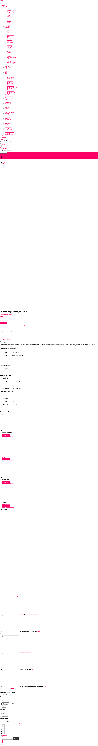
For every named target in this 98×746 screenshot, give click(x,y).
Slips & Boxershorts (9, 98)
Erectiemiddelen (10, 53)
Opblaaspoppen (8, 102)
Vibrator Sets (9, 88)
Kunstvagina (7, 67)
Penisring (7, 70)
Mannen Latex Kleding (9, 96)
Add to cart (3, 323)
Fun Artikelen (9, 14)
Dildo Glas (9, 47)
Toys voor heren (10, 77)
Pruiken (6, 124)
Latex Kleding (10, 40)
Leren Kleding (10, 42)
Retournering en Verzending (8, 703)
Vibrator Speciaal (10, 89)
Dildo (6, 43)
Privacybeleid (5, 704)
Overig (6, 68)
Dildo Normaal (10, 48)
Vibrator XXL (9, 93)
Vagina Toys (9, 78)
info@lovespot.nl (3, 694)
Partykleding (7, 123)
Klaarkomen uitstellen (11, 57)
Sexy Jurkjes (7, 117)
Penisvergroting (8, 109)
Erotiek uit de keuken (11, 10)
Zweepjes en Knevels (9, 134)
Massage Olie (7, 108)
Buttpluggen (7, 26)
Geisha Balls (9, 24)
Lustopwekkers (10, 58)
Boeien (8, 20)
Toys (6, 73)
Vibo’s (6, 79)
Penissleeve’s (7, 71)
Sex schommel (8, 103)
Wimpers (6, 125)
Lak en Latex (9, 17)
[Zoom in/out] (3, 744)
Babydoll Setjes (10, 30)
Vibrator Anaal (10, 81)
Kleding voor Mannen (11, 62)
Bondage (9, 21)
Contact (4, 137)
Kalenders (7, 66)
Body (8, 32)
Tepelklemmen (8, 106)
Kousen (8, 37)
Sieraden (6, 121)
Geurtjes (8, 55)
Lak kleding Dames (11, 38)
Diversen (9, 9)
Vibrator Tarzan (10, 91)
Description (4, 338)
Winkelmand (5, 714)
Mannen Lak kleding (11, 65)
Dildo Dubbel (9, 46)
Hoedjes (8, 15)
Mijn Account (5, 716)
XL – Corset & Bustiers (9, 132)
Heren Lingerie (8, 60)
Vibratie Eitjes (7, 94)
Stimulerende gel (8, 113)
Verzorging (7, 114)
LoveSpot (4, 161)
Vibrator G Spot (10, 82)
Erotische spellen (10, 11)
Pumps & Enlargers (9, 111)
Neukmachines (8, 101)
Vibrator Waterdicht (11, 92)
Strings (6, 118)
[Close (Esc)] (0, 744)
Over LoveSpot (5, 135)
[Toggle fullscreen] (2, 744)
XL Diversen (7, 130)
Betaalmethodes (5, 702)
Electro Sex (9, 22)
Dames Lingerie (8, 29)
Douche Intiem (10, 52)
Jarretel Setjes (10, 36)
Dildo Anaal (9, 45)
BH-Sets (8, 31)
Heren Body (9, 61)
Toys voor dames (10, 76)
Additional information (7, 339)
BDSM (6, 19)
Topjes (6, 122)
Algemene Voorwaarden (7, 705)
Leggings (9, 41)
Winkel (3, 5)
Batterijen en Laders (11, 7)
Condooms (7, 27)
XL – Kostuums (8, 133)
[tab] (50, 338)
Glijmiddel (9, 56)
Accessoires (7, 6)
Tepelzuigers (7, 107)
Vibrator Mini (9, 84)
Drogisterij (7, 50)
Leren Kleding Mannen (12, 63)
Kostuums (9, 16)
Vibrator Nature (10, 86)
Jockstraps (9, 25)
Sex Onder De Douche (9, 112)
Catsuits (8, 33)
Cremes (8, 51)
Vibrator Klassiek (10, 83)
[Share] (1, 744)
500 (12, 408)
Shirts (6, 97)
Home (3, 155)
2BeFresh (31, 723)
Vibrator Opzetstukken (12, 87)
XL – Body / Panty (8, 129)
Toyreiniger (9, 75)
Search (12, 688)
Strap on (6, 104)
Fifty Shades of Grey (11, 12)
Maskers (6, 99)
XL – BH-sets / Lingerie (9, 128)
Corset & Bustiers (10, 35)
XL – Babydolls (8, 127)
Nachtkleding (7, 116)
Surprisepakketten (9, 119)
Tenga (6, 72)
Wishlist (2, 144)
